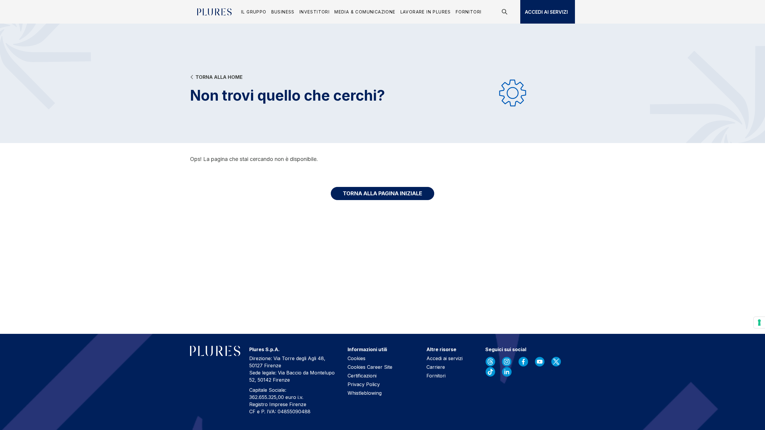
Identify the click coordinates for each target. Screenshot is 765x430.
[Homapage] (214, 12)
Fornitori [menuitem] (469, 11)
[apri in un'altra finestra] (490, 362)
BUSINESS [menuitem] (283, 11)
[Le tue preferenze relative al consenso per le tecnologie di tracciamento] (759, 322)
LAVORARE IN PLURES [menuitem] (425, 11)
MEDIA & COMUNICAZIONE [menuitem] (364, 11)
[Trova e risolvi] (505, 12)
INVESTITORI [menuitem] (314, 11)
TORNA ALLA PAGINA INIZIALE (382, 193)
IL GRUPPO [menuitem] (254, 11)
